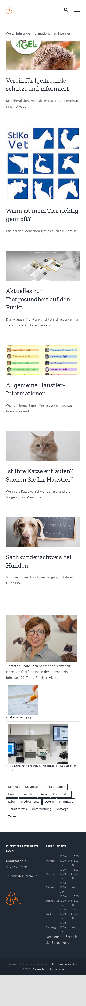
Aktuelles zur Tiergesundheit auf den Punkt (38, 299)
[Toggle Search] (66, 10)
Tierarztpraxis (17, 809)
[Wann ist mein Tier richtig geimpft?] (43, 163)
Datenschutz (40, 969)
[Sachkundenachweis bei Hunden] (43, 532)
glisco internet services (64, 964)
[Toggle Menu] (77, 10)
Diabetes (14, 787)
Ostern (49, 801)
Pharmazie (66, 801)
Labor (12, 801)
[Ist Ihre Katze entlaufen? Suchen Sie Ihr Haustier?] (43, 446)
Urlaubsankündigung (20, 717)
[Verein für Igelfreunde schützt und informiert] (43, 55)
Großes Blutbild (54, 787)
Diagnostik (32, 787)
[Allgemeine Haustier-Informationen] (43, 360)
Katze (44, 794)
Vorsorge (62, 809)
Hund (12, 794)
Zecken (13, 816)
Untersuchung (41, 809)
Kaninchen (28, 794)
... (26, 106)
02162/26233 (27, 876)
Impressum (57, 969)
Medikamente (30, 801)
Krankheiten (61, 794)
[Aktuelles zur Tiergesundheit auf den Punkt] (43, 266)
